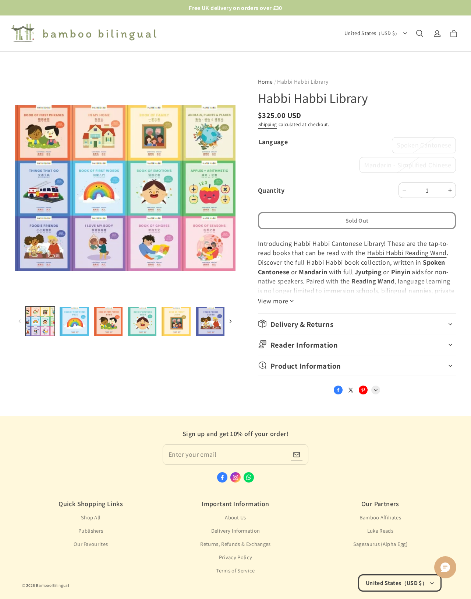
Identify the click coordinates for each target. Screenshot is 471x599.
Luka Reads (380, 530)
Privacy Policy (235, 557)
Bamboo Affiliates (380, 517)
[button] (419, 33)
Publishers (90, 530)
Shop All (91, 517)
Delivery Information (235, 530)
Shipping (267, 124)
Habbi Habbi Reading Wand (407, 252)
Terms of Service (235, 570)
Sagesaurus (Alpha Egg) (380, 543)
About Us (235, 517)
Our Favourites (91, 543)
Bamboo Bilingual (52, 585)
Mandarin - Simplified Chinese (407, 164)
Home (265, 81)
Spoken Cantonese (424, 144)
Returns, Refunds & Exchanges (235, 543)
